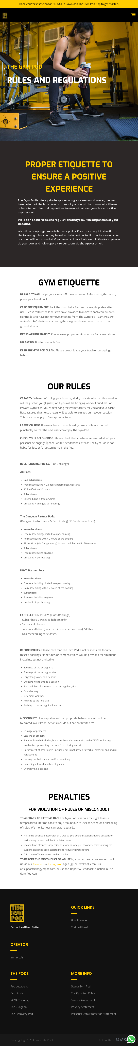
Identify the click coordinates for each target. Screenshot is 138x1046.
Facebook (39, 864)
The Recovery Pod (21, 1014)
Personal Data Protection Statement (93, 1014)
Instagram (54, 864)
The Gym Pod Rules (83, 993)
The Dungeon (18, 1007)
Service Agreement (83, 1000)
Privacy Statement (82, 1007)
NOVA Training (19, 1000)
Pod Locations (19, 986)
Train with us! (79, 927)
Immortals (17, 957)
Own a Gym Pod (81, 986)
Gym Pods (16, 993)
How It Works (79, 920)
